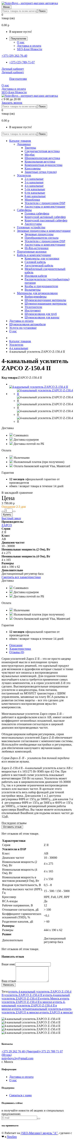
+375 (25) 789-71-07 (22, 62)
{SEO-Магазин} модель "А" (39, 1133)
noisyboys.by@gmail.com (17, 1058)
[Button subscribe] (38, 1118)
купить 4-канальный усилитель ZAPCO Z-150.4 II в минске (33, 1005)
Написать (8, 984)
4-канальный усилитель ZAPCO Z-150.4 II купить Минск (36, 996)
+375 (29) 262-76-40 (14, 55)
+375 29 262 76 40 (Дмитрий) (21, 1051)
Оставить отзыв (12, 826)
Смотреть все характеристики (21, 577)
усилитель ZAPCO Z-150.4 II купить (28, 995)
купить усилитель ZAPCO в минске (36, 1010)
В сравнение (24, 492)
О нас (20, 42)
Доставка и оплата (29, 45)
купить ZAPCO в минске (56, 1012)
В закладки (9, 492)
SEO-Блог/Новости (29, 49)
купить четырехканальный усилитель (36, 1009)
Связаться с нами (20, 1095)
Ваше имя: (8, 964)
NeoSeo (12, 1136)
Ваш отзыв (9, 981)
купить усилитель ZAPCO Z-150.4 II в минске (35, 1000)
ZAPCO (7, 525)
